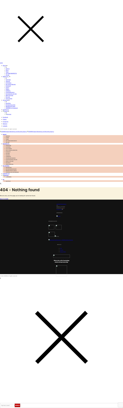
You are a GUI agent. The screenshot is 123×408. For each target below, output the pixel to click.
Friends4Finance (10, 92)
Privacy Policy (63, 251)
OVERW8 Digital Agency (61, 204)
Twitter (5, 119)
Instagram (5, 121)
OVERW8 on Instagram (12, 108)
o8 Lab (7, 75)
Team (7, 72)
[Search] (0, 184)
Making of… (6, 76)
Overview (8, 79)
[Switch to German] (8, 114)
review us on (59, 209)
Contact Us (6, 109)
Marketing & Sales (10, 106)
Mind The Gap (9, 95)
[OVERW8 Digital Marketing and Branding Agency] (27, 131)
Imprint (61, 250)
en (0, 63)
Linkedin (5, 126)
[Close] (31, 61)
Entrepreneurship (10, 105)
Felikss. (7, 89)
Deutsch (8, 181)
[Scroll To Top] (0, 278)
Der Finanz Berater (11, 84)
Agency (8, 68)
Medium (5, 124)
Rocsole (8, 97)
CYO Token (8, 83)
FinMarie (8, 90)
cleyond (8, 81)
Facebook (5, 117)
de (2, 63)
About (4, 65)
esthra (7, 87)
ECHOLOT (8, 86)
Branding (8, 103)
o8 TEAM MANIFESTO (11, 73)
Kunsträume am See (11, 94)
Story (7, 70)
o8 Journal (5, 100)
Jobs (61, 248)
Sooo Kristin (9, 98)
